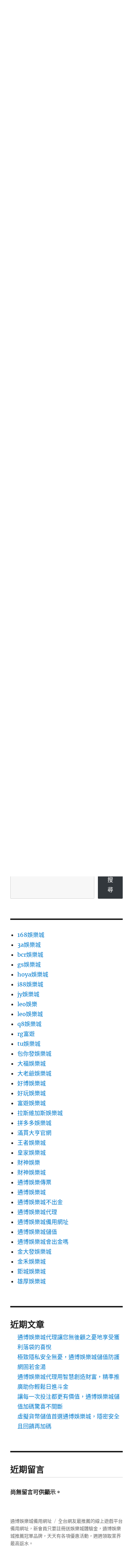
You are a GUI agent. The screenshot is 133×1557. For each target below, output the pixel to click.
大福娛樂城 (31, 1063)
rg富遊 (26, 1033)
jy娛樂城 (28, 994)
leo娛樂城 (30, 1013)
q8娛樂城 (29, 1023)
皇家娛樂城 (31, 1152)
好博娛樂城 (31, 1083)
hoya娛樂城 (32, 974)
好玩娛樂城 (31, 1093)
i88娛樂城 (30, 984)
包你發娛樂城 (34, 1053)
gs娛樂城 (29, 964)
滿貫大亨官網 (34, 1132)
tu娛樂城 (28, 1043)
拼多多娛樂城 (34, 1122)
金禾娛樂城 (31, 1261)
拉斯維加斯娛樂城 (40, 1112)
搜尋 (110, 884)
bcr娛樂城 (30, 954)
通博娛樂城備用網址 (42, 1221)
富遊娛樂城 (31, 1103)
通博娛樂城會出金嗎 (42, 1241)
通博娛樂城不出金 (40, 1202)
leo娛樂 (27, 1004)
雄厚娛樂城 (31, 1281)
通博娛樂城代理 (37, 1211)
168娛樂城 (30, 934)
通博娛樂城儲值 (37, 1231)
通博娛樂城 (31, 1192)
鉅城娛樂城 (31, 1271)
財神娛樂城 (31, 1172)
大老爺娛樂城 (34, 1073)
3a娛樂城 (29, 944)
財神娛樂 (28, 1162)
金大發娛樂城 (34, 1251)
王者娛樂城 (31, 1142)
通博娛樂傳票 (34, 1182)
